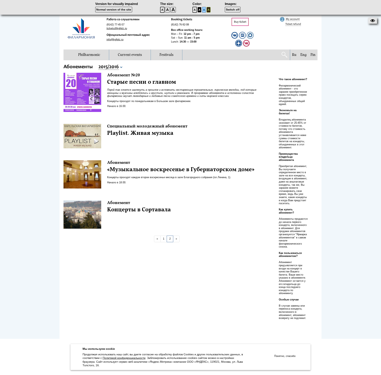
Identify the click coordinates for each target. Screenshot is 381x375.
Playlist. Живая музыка (140, 133)
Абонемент (118, 162)
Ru (294, 54)
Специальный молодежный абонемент (147, 126)
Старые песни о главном (141, 81)
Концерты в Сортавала (139, 209)
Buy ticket (240, 21)
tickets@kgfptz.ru (117, 28)
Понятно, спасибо (284, 356)
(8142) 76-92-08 (180, 24)
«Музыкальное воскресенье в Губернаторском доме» (180, 169)
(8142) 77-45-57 (115, 24)
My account (293, 19)
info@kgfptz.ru (115, 39)
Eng (303, 54)
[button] (372, 21)
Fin (313, 54)
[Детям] (246, 45)
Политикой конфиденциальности (124, 357)
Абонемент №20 (123, 75)
